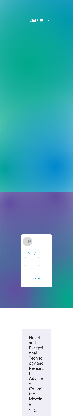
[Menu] (42, 20)
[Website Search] (48, 20)
